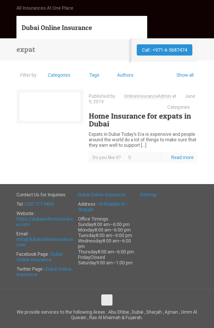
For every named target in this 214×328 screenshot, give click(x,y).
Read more (182, 157)
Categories (59, 75)
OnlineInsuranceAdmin (147, 96)
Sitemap (148, 194)
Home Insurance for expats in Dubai (140, 119)
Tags (94, 75)
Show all (185, 75)
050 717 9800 (40, 204)
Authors (125, 75)
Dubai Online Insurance (57, 27)
